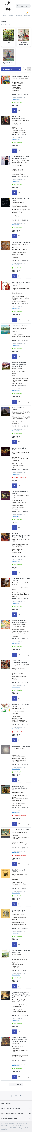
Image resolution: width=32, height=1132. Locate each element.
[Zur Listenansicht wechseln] (29, 69)
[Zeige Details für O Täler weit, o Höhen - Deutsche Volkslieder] (5, 913)
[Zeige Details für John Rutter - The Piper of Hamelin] (5, 707)
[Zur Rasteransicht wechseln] (25, 69)
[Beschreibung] (28, 110)
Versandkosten (16, 99)
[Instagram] (16, 1096)
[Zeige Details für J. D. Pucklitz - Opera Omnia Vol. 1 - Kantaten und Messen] (5, 285)
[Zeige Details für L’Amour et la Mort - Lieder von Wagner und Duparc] (5, 160)
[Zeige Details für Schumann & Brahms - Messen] (5, 411)
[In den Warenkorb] (14, 110)
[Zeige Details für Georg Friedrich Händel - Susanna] (5, 495)
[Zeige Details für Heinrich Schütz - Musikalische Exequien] (5, 664)
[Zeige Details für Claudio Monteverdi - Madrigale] (5, 873)
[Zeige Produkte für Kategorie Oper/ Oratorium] (8, 55)
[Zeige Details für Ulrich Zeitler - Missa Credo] (5, 749)
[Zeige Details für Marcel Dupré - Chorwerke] (5, 80)
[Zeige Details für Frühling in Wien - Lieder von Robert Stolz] (5, 953)
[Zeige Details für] (5, 1041)
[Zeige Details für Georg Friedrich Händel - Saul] (5, 451)
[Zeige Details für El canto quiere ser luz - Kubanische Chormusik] (5, 624)
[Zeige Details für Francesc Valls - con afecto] (5, 245)
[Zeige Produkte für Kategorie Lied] (8, 35)
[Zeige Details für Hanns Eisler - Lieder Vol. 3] (5, 833)
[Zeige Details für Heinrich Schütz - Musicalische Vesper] (5, 120)
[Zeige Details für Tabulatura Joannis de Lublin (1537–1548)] (5, 582)
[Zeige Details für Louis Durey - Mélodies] (5, 329)
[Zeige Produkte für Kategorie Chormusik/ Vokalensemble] (23, 35)
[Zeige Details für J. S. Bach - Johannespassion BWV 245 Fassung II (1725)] (5, 537)
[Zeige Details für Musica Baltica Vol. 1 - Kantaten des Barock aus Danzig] (5, 789)
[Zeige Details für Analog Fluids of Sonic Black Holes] (5, 202)
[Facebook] (11, 1096)
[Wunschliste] (19, 110)
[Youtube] (21, 1096)
